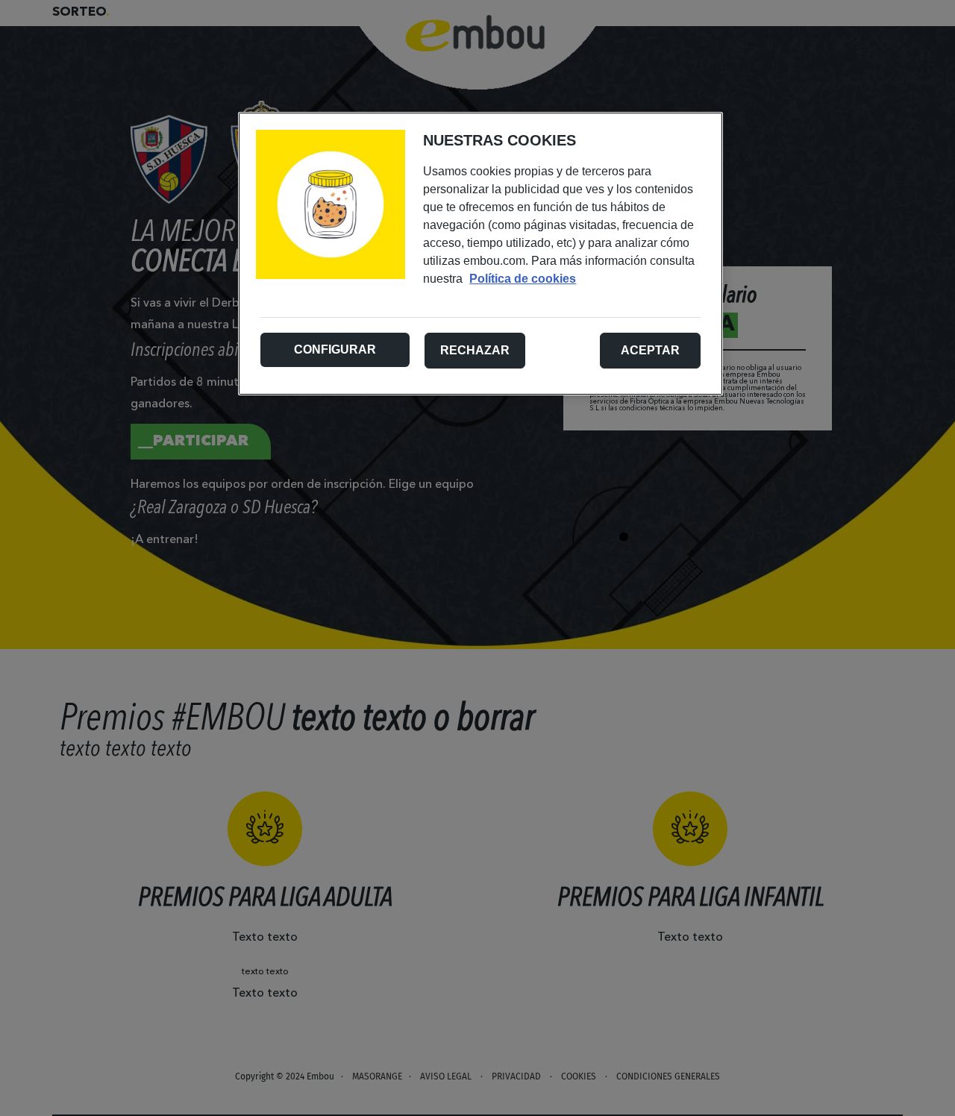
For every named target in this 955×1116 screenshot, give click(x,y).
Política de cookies (522, 278)
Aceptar (650, 350)
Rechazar (475, 350)
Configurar (335, 349)
